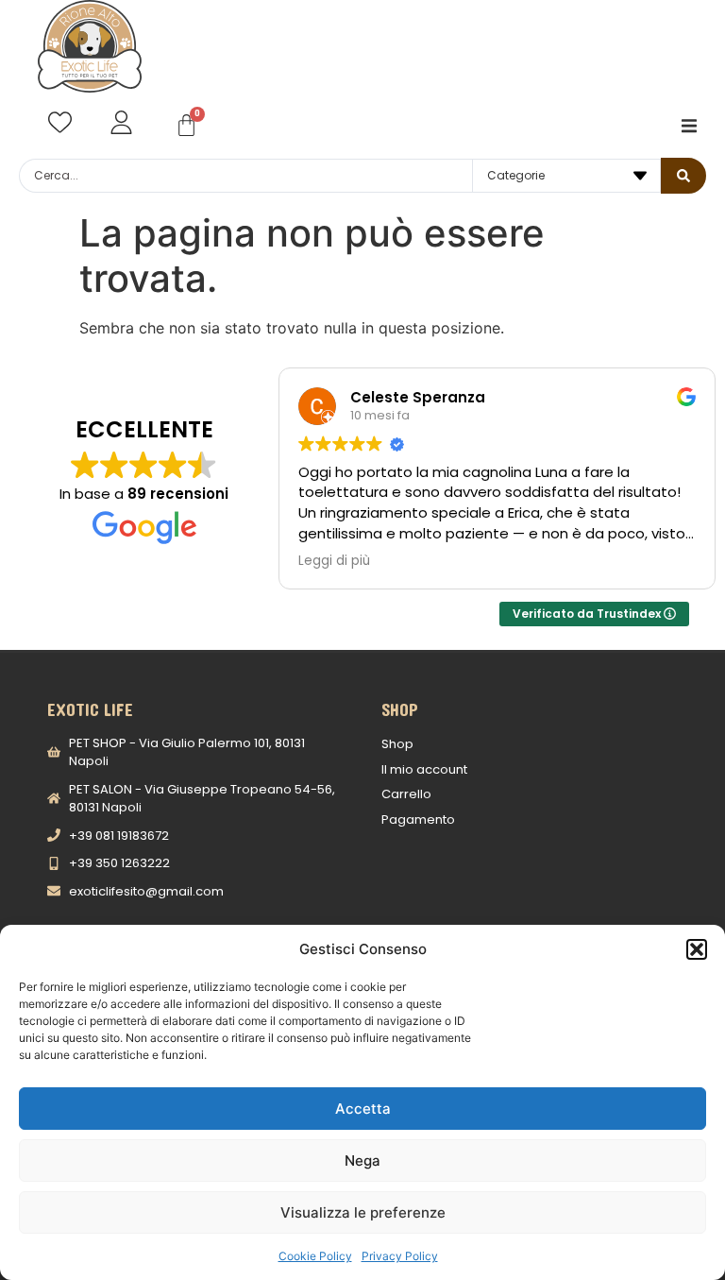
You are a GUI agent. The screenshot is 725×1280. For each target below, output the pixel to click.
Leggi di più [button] (334, 561)
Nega (362, 1160)
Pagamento (418, 819)
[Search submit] (683, 176)
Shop (397, 744)
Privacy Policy (400, 1256)
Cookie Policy (315, 1256)
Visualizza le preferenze (363, 1212)
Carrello (406, 794)
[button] (696, 949)
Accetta (363, 1109)
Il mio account (424, 769)
